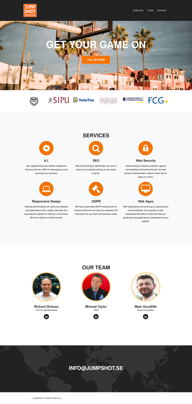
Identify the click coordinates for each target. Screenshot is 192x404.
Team (150, 10)
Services (138, 10)
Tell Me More (96, 59)
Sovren (37, 169)
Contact (162, 10)
